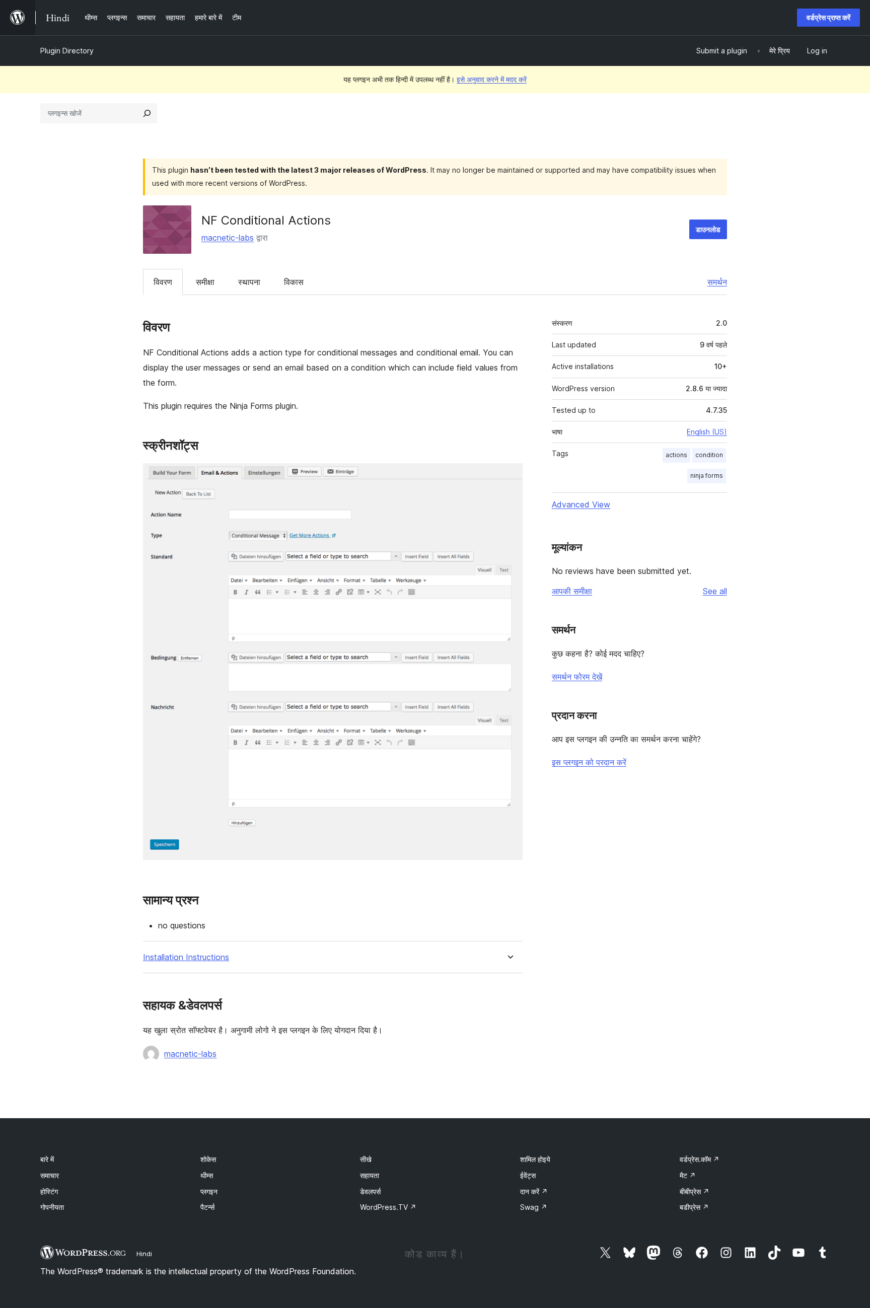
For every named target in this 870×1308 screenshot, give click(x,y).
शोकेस (208, 1159)
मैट (688, 1175)
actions (676, 455)
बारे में (47, 1159)
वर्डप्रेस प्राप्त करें (828, 17)
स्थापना (249, 282)
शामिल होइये (535, 1159)
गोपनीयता (52, 1207)
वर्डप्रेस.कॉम (699, 1159)
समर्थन (717, 282)
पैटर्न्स (207, 1207)
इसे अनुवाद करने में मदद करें (492, 79)
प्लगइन (209, 1191)
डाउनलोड (708, 229)
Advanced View (581, 504)
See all (715, 591)
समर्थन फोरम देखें (577, 677)
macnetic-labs (227, 238)
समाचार (49, 1175)
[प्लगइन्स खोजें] (147, 113)
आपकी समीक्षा (572, 591)
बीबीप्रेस (694, 1191)
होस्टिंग (49, 1191)
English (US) (707, 431)
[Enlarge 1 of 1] (509, 477)
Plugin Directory (67, 50)
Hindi (144, 1254)
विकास (294, 282)
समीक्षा (205, 282)
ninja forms (706, 475)
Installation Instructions (186, 957)
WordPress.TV (388, 1207)
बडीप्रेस (694, 1207)
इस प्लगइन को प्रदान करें (589, 762)
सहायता (369, 1175)
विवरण (163, 282)
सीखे (366, 1159)
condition (709, 455)
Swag (533, 1207)
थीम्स (206, 1175)
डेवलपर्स (370, 1191)
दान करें (534, 1191)
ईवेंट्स (528, 1175)
